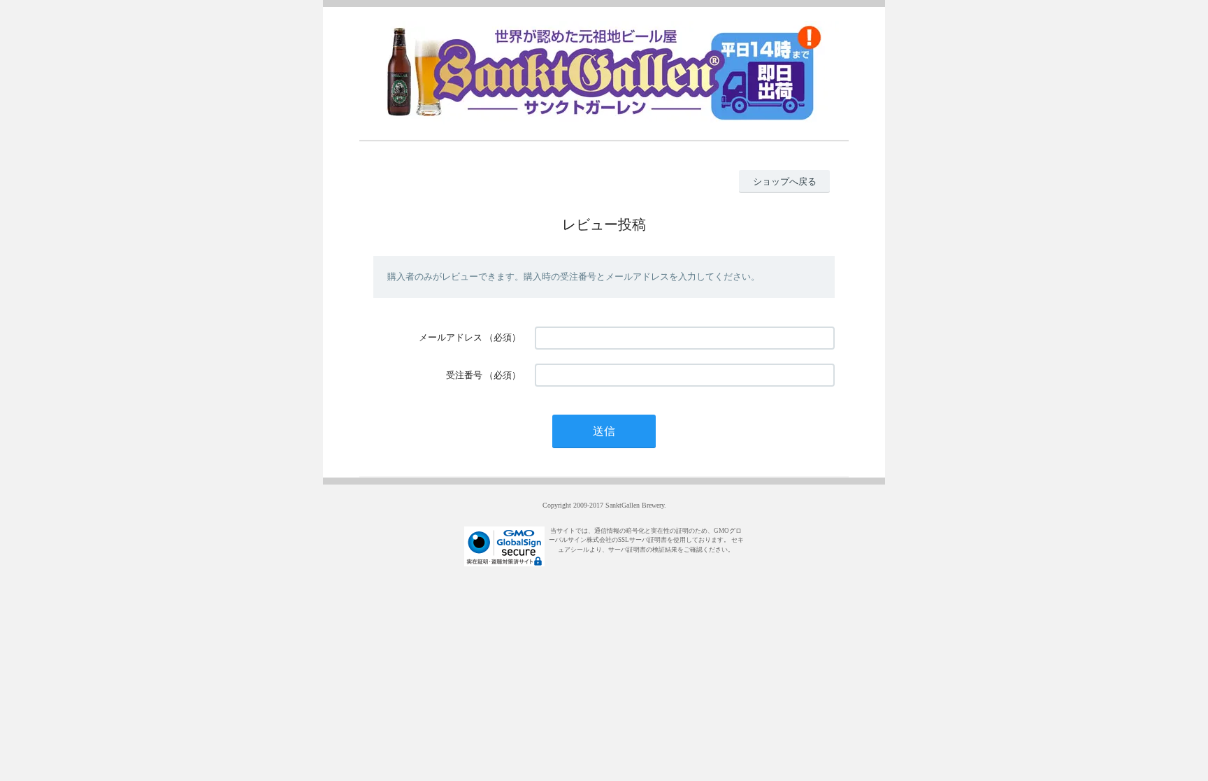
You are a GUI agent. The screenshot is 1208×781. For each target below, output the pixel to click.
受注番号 (464, 375)
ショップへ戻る (785, 181)
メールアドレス (450, 337)
